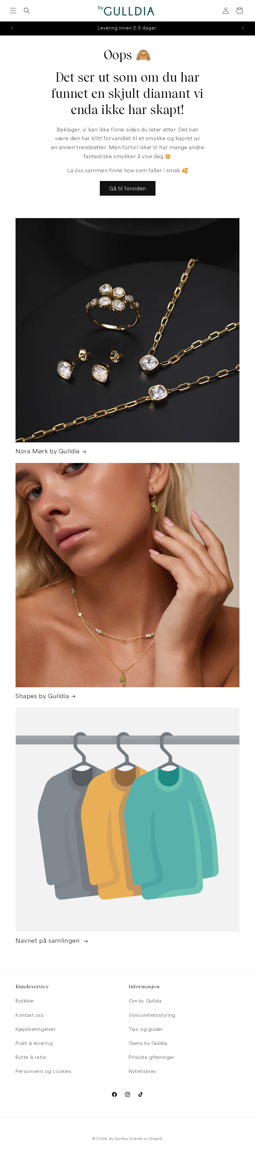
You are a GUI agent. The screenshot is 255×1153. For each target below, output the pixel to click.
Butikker (25, 1000)
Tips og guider (146, 1029)
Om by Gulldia (145, 1000)
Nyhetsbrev (142, 1071)
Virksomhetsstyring (152, 1015)
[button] (13, 10)
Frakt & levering (34, 1043)
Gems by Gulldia (148, 1043)
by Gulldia (118, 1138)
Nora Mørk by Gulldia (48, 451)
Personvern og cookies (44, 1071)
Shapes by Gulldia (42, 696)
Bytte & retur (31, 1057)
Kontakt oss (30, 1015)
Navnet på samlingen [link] (48, 940)
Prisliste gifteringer (152, 1057)
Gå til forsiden (127, 188)
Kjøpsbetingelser (36, 1029)
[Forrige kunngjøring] (12, 28)
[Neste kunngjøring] (243, 28)
